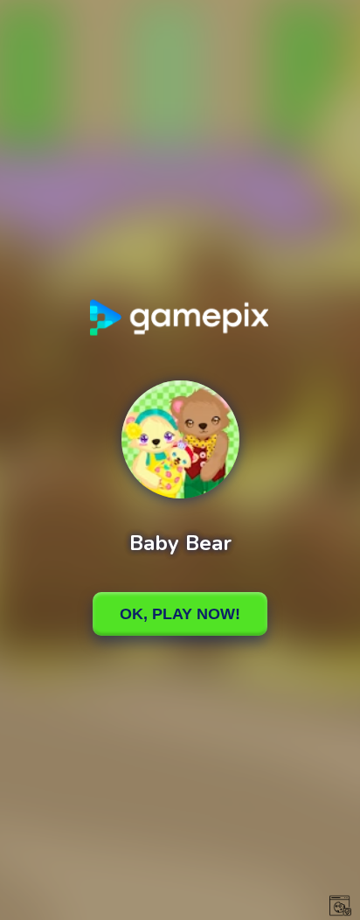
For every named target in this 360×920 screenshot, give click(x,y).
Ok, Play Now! (180, 614)
